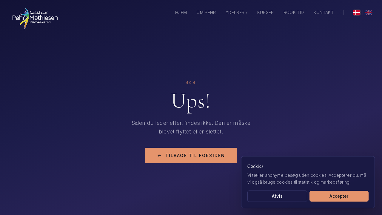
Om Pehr (206, 12)
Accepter (338, 195)
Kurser (265, 12)
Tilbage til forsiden (195, 155)
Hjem (181, 12)
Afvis (277, 195)
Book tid (294, 12)
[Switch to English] (368, 12)
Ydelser (237, 12)
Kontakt (324, 12)
